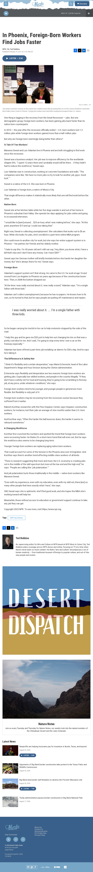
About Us (38, 827)
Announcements (41, 831)
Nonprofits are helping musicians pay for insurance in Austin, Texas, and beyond (53, 746)
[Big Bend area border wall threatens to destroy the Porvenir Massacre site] (10, 784)
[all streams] (89, 13)
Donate (83, 3)
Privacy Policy (40, 835)
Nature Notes (46, 724)
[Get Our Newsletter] (46, 610)
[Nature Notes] (46, 689)
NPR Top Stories (16, 518)
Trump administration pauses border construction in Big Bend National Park (51, 798)
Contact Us (39, 829)
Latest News (9, 741)
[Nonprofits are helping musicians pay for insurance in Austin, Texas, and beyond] (10, 750)
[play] (6, 13)
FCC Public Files (40, 833)
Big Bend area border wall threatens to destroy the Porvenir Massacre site (50, 780)
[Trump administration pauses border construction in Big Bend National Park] (10, 802)
